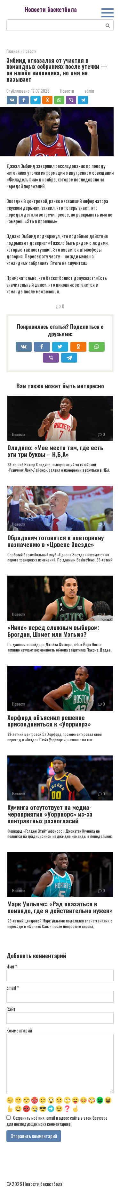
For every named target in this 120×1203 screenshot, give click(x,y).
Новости (67, 91)
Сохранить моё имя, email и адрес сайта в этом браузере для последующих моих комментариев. (57, 1121)
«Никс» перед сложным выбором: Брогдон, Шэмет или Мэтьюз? (53, 630)
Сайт (11, 1009)
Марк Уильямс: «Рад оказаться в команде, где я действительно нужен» (60, 907)
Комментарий (19, 1030)
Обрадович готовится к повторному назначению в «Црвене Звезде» (55, 541)
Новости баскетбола (51, 9)
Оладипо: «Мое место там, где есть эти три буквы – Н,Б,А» (55, 450)
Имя (11, 966)
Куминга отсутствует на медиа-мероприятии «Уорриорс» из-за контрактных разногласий (49, 813)
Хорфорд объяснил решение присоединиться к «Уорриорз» (49, 720)
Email (12, 987)
